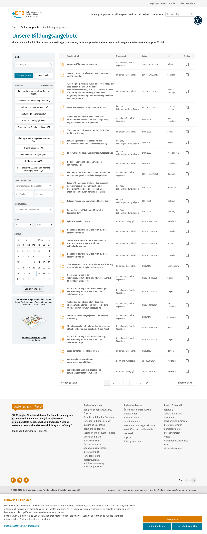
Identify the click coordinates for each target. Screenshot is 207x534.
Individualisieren (157, 526)
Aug (27, 240)
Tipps (37, 302)
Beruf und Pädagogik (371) (33, 120)
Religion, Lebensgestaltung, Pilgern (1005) (33, 92)
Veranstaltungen (23, 75)
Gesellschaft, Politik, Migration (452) (34, 101)
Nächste (185, 382)
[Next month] (49, 240)
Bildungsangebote (100, 14)
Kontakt (29, 304)
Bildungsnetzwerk (124, 14)
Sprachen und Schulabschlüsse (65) (34, 127)
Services (156, 14)
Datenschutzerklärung (15, 526)
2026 (40, 240)
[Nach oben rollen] (193, 480)
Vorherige (69, 382)
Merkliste (190, 3)
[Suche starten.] (192, 14)
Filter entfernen (47, 85)
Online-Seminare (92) (33, 148)
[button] (197, 20)
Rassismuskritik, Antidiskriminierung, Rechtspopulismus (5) (33, 169)
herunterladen (34, 338)
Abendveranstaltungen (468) (33, 154)
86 (147, 382)
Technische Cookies (187, 526)
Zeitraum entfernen (34, 289)
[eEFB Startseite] (27, 14)
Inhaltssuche (44, 75)
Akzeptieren (173, 519)
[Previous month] (18, 240)
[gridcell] (18, 250)
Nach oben (184, 480)
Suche (18, 57)
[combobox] (34, 186)
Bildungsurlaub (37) (34, 161)
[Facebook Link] (13, 480)
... (140, 382)
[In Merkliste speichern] (187, 64)
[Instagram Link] (19, 480)
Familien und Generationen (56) (34, 107)
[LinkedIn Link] (26, 480)
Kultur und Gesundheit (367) (33, 114)
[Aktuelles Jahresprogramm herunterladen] (34, 322)
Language (153, 3)
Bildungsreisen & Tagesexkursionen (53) (34, 140)
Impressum (34, 526)
